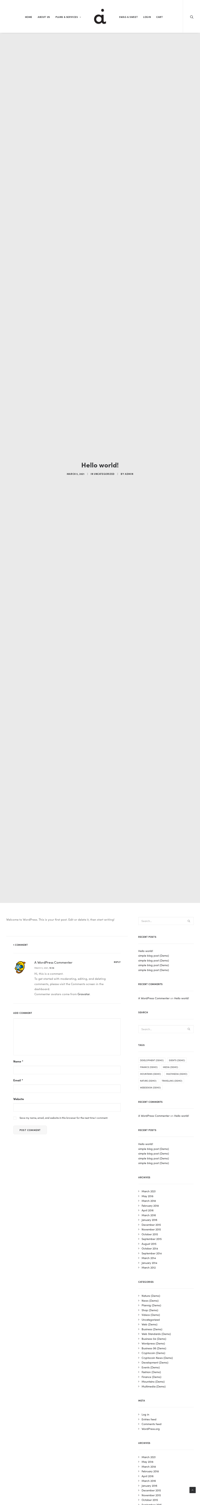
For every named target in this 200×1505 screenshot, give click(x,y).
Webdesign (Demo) (150, 1087)
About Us (44, 16)
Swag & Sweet (128, 16)
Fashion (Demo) (151, 1372)
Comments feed (152, 1424)
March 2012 (149, 1267)
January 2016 (149, 1220)
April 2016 (148, 1210)
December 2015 (151, 1225)
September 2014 (152, 1253)
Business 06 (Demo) (154, 1348)
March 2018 (149, 1201)
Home (28, 16)
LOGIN (147, 16)
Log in (145, 1414)
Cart (159, 16)
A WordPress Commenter (53, 962)
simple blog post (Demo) (153, 955)
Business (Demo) (152, 1329)
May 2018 (147, 1196)
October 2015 (150, 1234)
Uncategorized (104, 473)
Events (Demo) (177, 1060)
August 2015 (149, 1244)
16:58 (51, 967)
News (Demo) (150, 1300)
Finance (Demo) (149, 1067)
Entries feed (149, 1419)
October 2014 (150, 1248)
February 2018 (150, 1205)
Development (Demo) (152, 1060)
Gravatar (84, 994)
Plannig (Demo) (151, 1305)
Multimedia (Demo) (176, 1073)
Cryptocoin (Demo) (153, 1353)
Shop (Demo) (150, 1310)
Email (18, 1080)
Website (18, 1099)
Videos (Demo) (151, 1315)
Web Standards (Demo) (156, 1334)
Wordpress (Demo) (153, 1343)
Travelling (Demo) (172, 1080)
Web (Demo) (149, 1324)
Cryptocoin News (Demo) (157, 1358)
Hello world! (145, 951)
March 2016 (149, 1215)
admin (129, 473)
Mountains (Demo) (150, 1073)
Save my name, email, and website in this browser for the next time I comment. (64, 1118)
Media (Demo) (170, 1067)
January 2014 (149, 1263)
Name (18, 1061)
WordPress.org (151, 1429)
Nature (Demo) (148, 1080)
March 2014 (149, 1258)
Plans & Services (66, 16)
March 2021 (149, 1191)
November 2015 (151, 1229)
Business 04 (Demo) (154, 1339)
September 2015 (152, 1239)
